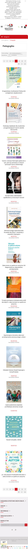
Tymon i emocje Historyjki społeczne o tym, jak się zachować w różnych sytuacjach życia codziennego (14, 162)
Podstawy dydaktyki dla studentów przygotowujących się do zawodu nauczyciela (14, 127)
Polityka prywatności (16, 18)
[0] (25, 27)
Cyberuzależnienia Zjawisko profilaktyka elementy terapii (14, 406)
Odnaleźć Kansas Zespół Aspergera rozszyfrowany (14, 371)
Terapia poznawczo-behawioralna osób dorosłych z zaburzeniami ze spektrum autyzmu (14, 302)
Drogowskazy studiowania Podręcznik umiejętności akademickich (13, 92)
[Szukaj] (19, 27)
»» (24, 64)
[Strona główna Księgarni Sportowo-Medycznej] (9, 27)
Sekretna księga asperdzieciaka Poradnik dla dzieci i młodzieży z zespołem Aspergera (14, 232)
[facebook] (12, 529)
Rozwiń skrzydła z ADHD (13, 440)
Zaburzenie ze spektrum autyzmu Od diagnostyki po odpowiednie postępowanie (13, 267)
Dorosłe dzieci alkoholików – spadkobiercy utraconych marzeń (13, 196)
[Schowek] (22, 27)
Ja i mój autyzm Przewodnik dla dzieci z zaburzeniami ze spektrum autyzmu (14, 475)
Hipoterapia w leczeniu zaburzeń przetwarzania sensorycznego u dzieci (14, 336)
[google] (15, 529)
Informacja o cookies (5, 539)
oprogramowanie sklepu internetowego (19, 539)
